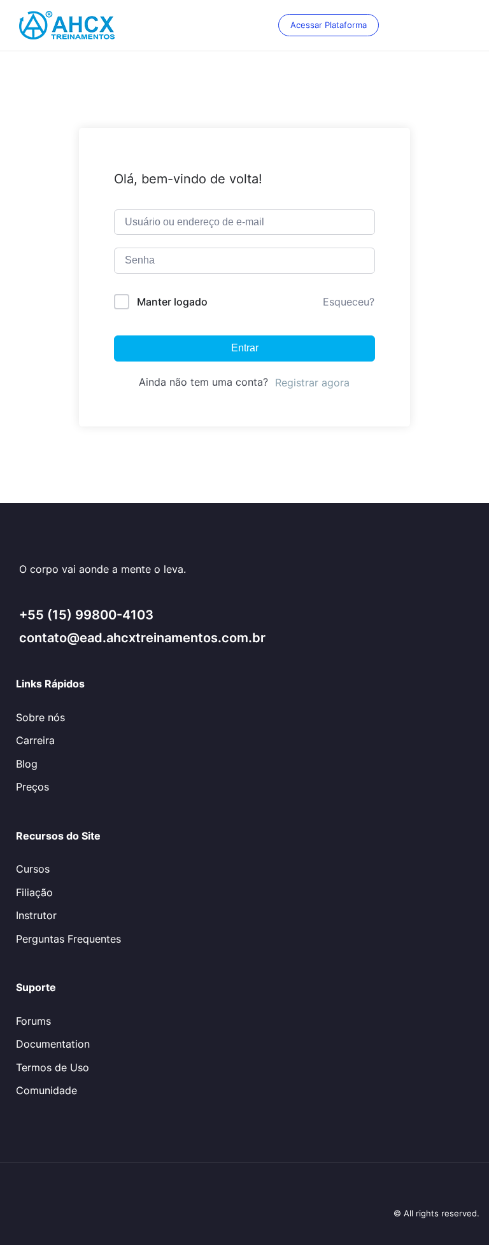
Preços (32, 786)
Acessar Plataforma (328, 25)
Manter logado (172, 301)
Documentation (53, 1044)
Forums (33, 1021)
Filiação (34, 892)
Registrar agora (312, 382)
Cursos (33, 868)
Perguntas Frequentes (68, 938)
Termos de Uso (52, 1067)
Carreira (35, 740)
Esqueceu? (348, 301)
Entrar (245, 347)
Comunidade (46, 1090)
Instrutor (36, 915)
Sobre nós (40, 717)
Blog (27, 763)
